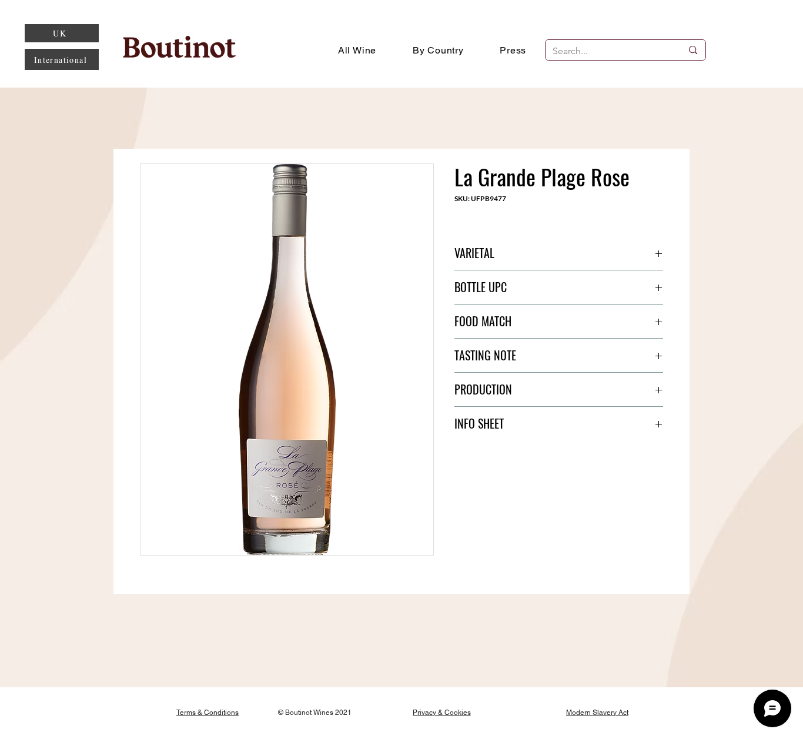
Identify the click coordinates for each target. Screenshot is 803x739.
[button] (438, 50)
